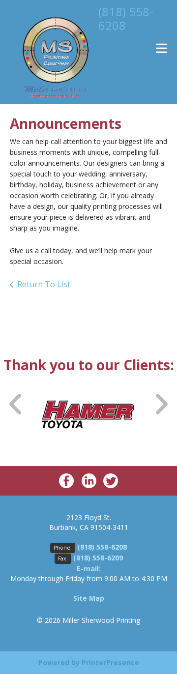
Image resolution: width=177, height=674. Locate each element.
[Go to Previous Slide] (16, 404)
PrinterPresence (110, 662)
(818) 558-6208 (125, 18)
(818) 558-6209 (98, 557)
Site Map (88, 598)
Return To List (43, 284)
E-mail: (89, 568)
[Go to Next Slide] (160, 404)
